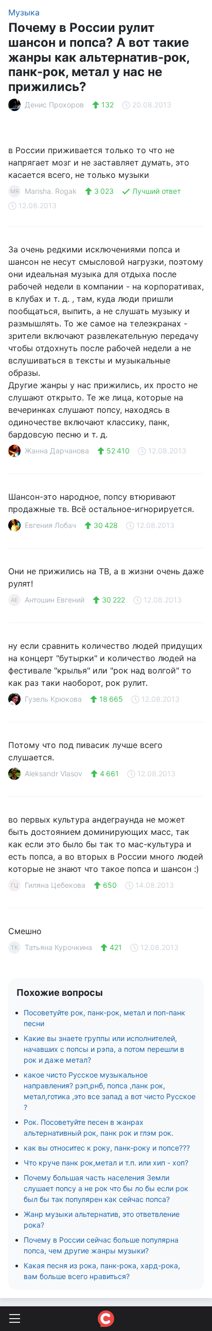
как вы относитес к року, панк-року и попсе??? (107, 1147)
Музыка (24, 12)
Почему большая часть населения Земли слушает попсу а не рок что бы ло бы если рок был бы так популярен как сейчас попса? (106, 1188)
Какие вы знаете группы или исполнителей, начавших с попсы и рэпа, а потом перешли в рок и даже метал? (104, 1049)
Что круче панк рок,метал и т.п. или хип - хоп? (106, 1162)
